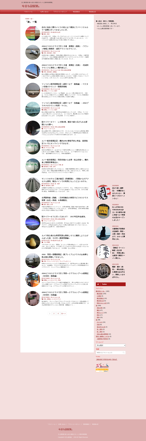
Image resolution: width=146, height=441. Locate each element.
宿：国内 (99, 329)
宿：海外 (57, 183)
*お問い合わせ (44, 11)
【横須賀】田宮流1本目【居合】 (106, 359)
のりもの (55, 51)
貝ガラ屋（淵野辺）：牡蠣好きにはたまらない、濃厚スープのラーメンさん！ (118, 193)
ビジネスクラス (52, 280)
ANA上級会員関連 (66, 70)
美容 (48, 34)
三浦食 (99, 296)
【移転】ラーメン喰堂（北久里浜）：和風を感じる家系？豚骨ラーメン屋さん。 (118, 253)
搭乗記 (55, 72)
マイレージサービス (49, 128)
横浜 (45, 34)
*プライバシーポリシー (60, 11)
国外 (53, 185)
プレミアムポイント (65, 261)
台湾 (54, 166)
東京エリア (100, 312)
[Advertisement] (57, 334)
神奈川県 (99, 308)
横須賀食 (99, 293)
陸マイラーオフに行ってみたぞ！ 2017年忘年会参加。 (64, 217)
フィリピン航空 (52, 91)
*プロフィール (28, 11)
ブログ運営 (47, 242)
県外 (98, 315)
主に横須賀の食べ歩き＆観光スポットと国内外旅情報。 (73, 434)
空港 (54, 53)
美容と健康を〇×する (102, 336)
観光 (48, 204)
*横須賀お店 (92, 11)
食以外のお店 (56, 32)
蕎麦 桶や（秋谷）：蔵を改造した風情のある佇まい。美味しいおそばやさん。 (118, 272)
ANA (45, 53)
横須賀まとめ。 (101, 291)
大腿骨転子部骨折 (102, 339)
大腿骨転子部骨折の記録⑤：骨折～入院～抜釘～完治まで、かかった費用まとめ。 (118, 234)
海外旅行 (49, 53)
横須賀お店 (100, 301)
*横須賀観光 (76, 11)
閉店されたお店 (102, 303)
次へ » (63, 313)
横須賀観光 (100, 298)
